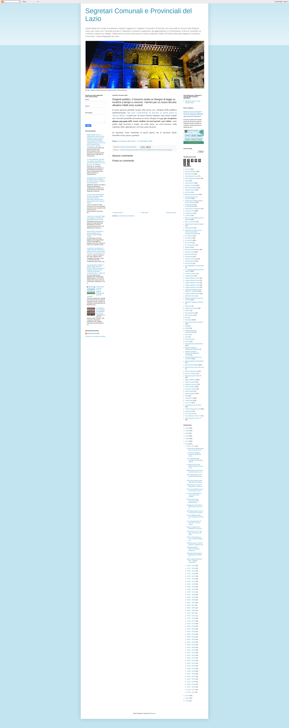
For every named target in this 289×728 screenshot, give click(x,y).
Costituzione (189, 213)
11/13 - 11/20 (191, 579)
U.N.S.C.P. (188, 403)
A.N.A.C (187, 169)
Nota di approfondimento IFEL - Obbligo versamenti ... (194, 560)
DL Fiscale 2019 (190, 245)
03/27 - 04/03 (191, 660)
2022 (187, 428)
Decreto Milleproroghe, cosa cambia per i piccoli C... (195, 517)
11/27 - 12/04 (191, 573)
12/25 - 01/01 (191, 446)
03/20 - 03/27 (191, 663)
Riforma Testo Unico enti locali (194, 367)
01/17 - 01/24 (191, 687)
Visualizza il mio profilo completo (95, 336)
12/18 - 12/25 (191, 565)
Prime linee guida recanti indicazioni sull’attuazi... (195, 481)
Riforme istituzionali (157, 149)
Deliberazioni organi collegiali (194, 224)
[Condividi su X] (145, 147)
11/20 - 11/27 (191, 576)
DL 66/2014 (188, 238)
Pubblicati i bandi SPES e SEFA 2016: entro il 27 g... (195, 506)
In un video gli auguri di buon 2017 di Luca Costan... (194, 522)
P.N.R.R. (187, 310)
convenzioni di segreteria (193, 208)
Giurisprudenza (190, 261)
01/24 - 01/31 (191, 684)
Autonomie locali (190, 190)
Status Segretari (167, 149)
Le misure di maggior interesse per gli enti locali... (194, 454)
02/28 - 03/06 (191, 671)
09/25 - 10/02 (191, 597)
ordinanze (188, 306)
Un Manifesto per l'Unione (193, 405)
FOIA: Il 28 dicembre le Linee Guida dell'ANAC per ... (195, 538)
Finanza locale (189, 252)
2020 (187, 433)
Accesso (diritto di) (190, 171)
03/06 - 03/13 (191, 668)
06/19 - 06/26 (191, 629)
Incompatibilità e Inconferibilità (194, 266)
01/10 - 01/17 (191, 689)
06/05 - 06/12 (191, 634)
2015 (187, 695)
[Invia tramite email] (141, 147)
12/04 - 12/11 (191, 571)
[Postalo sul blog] (143, 147)
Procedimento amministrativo (194, 344)
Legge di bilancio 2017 (192, 278)
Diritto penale (189, 228)
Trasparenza (189, 398)
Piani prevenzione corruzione (194, 322)
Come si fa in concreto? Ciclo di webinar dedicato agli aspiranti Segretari (193, 114)
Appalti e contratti (190, 185)
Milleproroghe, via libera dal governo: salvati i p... (195, 485)
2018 (187, 438)
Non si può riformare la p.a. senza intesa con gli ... (195, 489)
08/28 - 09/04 (191, 608)
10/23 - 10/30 (191, 587)
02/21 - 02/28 (191, 674)
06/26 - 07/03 (191, 626)
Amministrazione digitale (192, 178)
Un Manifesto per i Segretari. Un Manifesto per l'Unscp (100, 310)
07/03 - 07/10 (191, 623)
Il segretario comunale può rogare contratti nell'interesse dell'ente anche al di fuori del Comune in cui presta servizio (96, 250)
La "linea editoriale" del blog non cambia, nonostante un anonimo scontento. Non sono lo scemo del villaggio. (96, 162)
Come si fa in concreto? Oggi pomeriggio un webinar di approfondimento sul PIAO (96, 218)
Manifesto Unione (190, 296)
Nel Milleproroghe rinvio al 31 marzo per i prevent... (195, 511)
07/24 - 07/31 (191, 616)
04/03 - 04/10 (191, 658)
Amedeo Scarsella (93, 333)
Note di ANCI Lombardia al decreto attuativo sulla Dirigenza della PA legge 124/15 (95, 234)
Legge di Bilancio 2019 (192, 283)
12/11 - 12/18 (191, 568)
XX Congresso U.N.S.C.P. (193, 416)
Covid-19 (188, 215)
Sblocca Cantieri (190, 382)
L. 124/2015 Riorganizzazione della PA (129, 149)
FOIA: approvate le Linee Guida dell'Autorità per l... (194, 476)
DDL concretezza (190, 222)
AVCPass (188, 192)
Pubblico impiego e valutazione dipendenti (192, 348)
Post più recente (118, 212)
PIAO (186, 326)
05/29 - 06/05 (191, 637)
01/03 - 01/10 (191, 692)
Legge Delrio (189, 276)
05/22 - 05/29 (191, 639)
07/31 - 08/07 (191, 613)
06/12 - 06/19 (191, 631)
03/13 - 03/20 (191, 666)
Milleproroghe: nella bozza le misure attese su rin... (195, 471)
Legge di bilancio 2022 (192, 287)
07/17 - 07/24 (191, 618)
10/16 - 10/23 (191, 589)
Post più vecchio (171, 212)
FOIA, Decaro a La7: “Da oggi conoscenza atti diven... (194, 533)
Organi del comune (191, 308)
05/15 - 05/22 (191, 642)
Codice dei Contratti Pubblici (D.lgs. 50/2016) (194, 201)
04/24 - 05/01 (191, 650)
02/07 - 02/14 (191, 679)
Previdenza (188, 339)
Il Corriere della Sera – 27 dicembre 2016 (135, 141)
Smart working (189, 391)
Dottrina (187, 247)
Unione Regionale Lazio (192, 409)
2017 (187, 441)
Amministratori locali (191, 176)
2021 (187, 430)
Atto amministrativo (191, 187)
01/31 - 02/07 (191, 682)
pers (186, 317)
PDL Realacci (189, 315)
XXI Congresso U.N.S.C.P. (193, 418)
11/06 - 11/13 (191, 581)
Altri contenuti (189, 174)
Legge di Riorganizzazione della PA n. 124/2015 (193, 290)
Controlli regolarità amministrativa (191, 205)
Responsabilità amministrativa (194, 361)
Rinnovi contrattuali (191, 373)
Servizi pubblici (190, 386)
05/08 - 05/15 (191, 645)
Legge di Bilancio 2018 (192, 280)
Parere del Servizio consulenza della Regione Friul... (193, 500)
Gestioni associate (190, 259)
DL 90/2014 (188, 240)
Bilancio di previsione (191, 194)
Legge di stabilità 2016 (192, 293)
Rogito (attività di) (190, 380)
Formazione (188, 256)
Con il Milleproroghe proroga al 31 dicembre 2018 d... (195, 460)
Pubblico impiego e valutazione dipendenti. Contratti (192, 353)
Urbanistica (188, 411)
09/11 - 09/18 (191, 602)
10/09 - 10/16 (191, 592)
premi (187, 337)
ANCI (186, 181)
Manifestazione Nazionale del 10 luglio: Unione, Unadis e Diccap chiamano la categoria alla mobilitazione (96, 180)
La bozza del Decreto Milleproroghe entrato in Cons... (195, 466)
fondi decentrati (190, 254)
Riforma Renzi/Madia (146, 149)
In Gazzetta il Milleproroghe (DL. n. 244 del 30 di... (195, 449)
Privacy (187, 341)
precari (187, 334)
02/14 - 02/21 (191, 676)
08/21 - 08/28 (191, 610)
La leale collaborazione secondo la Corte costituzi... (194, 495)
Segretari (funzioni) (191, 384)
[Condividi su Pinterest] (150, 147)
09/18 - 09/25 (191, 600)
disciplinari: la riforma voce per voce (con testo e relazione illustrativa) (193, 232)
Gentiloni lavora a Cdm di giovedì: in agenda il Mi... (195, 543)
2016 (187, 444)
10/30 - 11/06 (191, 584)
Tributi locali (189, 400)
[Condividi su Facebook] (148, 147)
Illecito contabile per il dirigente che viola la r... (195, 527)
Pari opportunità (190, 313)
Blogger (153, 713)
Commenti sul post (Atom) (126, 216)
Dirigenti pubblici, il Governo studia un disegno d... (193, 549)
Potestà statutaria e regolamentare (191, 331)
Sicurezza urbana (190, 389)
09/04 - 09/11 (191, 605)
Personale (188, 320)
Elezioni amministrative (192, 249)
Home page (144, 212)
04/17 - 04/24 (191, 652)
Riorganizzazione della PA (193, 376)
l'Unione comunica (191, 273)
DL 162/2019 (189, 236)
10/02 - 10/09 (191, 594)
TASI (186, 396)
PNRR (187, 328)
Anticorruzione (189, 183)
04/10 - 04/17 (191, 655)
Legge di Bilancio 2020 (192, 285)
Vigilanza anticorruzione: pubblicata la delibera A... (194, 554)
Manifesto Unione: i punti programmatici (192, 101)
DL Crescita (188, 242)
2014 (187, 698)
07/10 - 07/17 (191, 621)
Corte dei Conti (189, 211)
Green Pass (188, 263)
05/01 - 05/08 (191, 647)
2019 (187, 436)
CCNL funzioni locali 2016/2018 (191, 197)
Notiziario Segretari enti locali (194, 302)
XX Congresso (189, 413)
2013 (187, 701)
